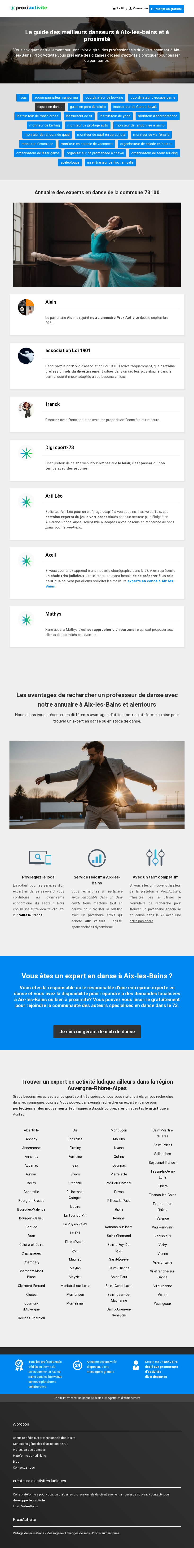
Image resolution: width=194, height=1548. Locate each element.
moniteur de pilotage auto (87, 125)
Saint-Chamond (119, 1236)
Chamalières (31, 1253)
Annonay (31, 1157)
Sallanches (162, 1154)
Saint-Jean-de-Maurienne (118, 1297)
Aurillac (31, 1174)
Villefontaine (162, 1262)
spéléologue (70, 162)
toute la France (30, 915)
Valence (163, 1218)
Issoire (75, 1206)
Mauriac (75, 1259)
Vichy (163, 1245)
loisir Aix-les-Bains (25, 1506)
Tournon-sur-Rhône (163, 1207)
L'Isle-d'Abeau (75, 1242)
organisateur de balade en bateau (146, 144)
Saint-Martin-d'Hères (163, 1133)
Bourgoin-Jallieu (31, 1218)
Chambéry (31, 1262)
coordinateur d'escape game (153, 97)
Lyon (75, 1250)
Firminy (75, 1148)
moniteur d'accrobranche (157, 116)
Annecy (31, 1139)
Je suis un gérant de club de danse (97, 1031)
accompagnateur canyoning (56, 97)
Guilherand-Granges (75, 1195)
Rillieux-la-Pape (119, 1201)
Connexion (140, 8)
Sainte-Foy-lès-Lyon (119, 1247)
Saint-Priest (163, 1145)
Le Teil (75, 1233)
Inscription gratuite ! (168, 9)
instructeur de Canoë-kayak (135, 107)
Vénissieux (162, 1236)
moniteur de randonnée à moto (140, 125)
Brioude (31, 1227)
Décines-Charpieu (31, 1318)
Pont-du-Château (119, 1183)
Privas (119, 1192)
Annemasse (31, 1148)
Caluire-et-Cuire (31, 1245)
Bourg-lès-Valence (31, 1209)
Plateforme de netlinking (29, 1455)
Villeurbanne (162, 1286)
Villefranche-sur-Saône (163, 1274)
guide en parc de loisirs (88, 107)
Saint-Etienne (119, 1268)
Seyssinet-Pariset (162, 1163)
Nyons (119, 1148)
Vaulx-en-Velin (163, 1227)
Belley (31, 1183)
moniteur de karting (44, 125)
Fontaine (75, 1157)
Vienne (163, 1254)
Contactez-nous (24, 1467)
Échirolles (75, 1139)
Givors (75, 1174)
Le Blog (121, 8)
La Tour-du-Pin (75, 1215)
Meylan (75, 1268)
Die (75, 1130)
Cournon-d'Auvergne (31, 1306)
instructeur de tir (79, 116)
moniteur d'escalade (37, 144)
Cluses (31, 1294)
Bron (31, 1236)
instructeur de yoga (115, 116)
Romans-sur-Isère (119, 1227)
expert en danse (49, 107)
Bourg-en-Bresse (31, 1201)
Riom (119, 1209)
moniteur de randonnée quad (47, 134)
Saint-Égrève (119, 1259)
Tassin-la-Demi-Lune (162, 1174)
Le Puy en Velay (75, 1224)
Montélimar (75, 1303)
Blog (16, 1461)
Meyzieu (75, 1277)
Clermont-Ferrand (31, 1286)
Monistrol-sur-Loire (75, 1286)
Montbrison (75, 1294)
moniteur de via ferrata (151, 134)
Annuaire (19, 1438)
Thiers (163, 1186)
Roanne (119, 1218)
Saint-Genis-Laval (119, 1286)
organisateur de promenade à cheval (95, 153)
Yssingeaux (163, 1303)
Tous (23, 97)
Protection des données (29, 1449)
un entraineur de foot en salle (110, 162)
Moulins (119, 1139)
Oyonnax (119, 1165)
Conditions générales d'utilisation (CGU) (40, 1444)
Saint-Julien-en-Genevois (119, 1312)
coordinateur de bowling (104, 97)
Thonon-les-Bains (162, 1195)
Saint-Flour (119, 1277)
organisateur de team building (154, 153)
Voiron (163, 1295)
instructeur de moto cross (37, 116)
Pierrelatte (119, 1174)
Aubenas (31, 1165)
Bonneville (31, 1192)
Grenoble (75, 1183)
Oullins (119, 1157)
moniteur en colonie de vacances (87, 144)
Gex (75, 1165)
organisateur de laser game (37, 153)
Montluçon (119, 1130)
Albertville (31, 1130)
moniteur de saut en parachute (101, 134)
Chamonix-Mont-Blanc (31, 1274)
